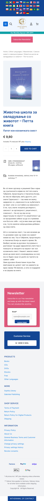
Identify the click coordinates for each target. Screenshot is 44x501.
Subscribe (22, 322)
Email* (14, 312)
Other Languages (15, 52)
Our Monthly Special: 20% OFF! (22, 33)
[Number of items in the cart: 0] (37, 24)
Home (5, 52)
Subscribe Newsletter (22, 39)
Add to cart (30, 149)
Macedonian (27, 52)
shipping (28, 141)
